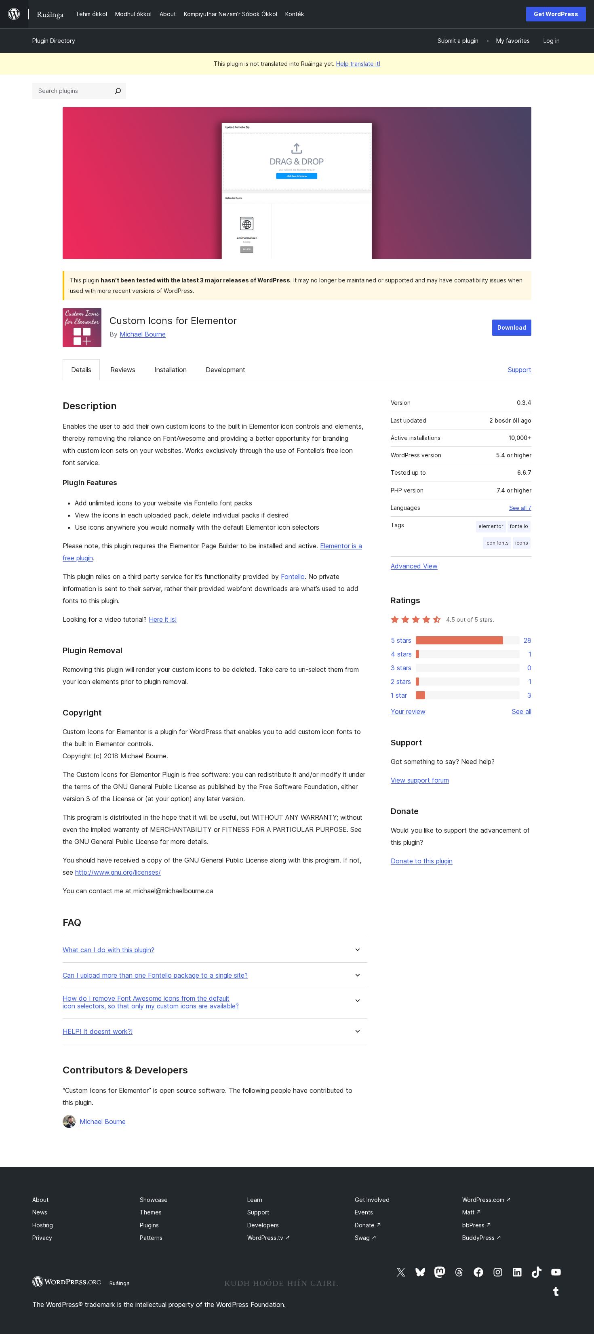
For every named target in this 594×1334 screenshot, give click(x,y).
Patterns (151, 1237)
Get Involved (372, 1199)
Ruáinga (120, 1283)
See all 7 (520, 508)
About (40, 1199)
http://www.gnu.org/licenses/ (118, 872)
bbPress (476, 1225)
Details (81, 370)
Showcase (154, 1199)
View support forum (420, 780)
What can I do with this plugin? (108, 950)
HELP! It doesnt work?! (98, 1031)
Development (225, 370)
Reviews (122, 370)
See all (521, 711)
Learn (254, 1199)
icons (521, 543)
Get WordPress (556, 14)
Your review (408, 711)
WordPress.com (486, 1199)
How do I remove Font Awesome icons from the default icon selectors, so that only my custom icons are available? (151, 1002)
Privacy (42, 1237)
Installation (170, 370)
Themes (151, 1212)
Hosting (42, 1225)
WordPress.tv (268, 1237)
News (39, 1212)
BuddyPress (481, 1237)
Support (519, 370)
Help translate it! (358, 63)
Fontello (293, 576)
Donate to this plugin (422, 861)
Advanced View (414, 566)
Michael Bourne (143, 334)
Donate (368, 1225)
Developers (263, 1225)
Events (364, 1212)
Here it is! (163, 619)
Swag (366, 1237)
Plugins (149, 1225)
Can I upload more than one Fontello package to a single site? (155, 975)
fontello (519, 526)
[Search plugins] (118, 91)
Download (511, 327)
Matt (471, 1212)
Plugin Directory (53, 40)
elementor (490, 526)
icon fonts (497, 543)
